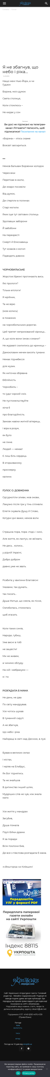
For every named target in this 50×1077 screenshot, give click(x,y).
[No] (47, 1069)
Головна (6, 9)
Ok (18, 1073)
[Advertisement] (25, 39)
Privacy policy (28, 1073)
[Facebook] (21, 1048)
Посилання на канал (33, 131)
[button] (4, 3)
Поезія (13, 9)
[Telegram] (28, 1048)
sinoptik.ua (27, 1044)
